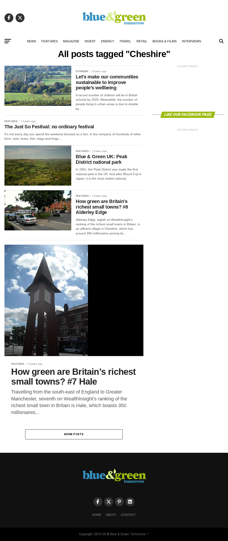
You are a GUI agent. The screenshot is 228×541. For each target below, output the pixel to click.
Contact (128, 514)
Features (49, 41)
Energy (107, 41)
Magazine (71, 41)
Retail (141, 41)
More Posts (74, 434)
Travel (125, 41)
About (111, 514)
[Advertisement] (188, 88)
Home (96, 514)
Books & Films (165, 41)
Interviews (191, 41)
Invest (90, 41)
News (31, 41)
